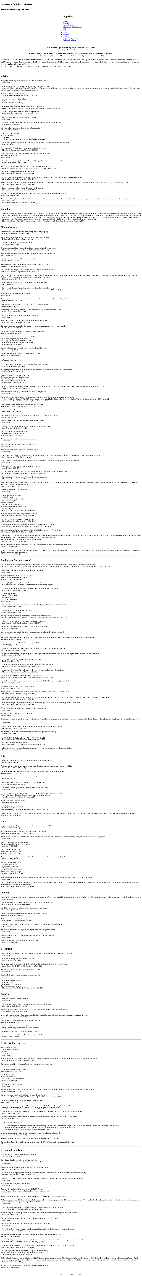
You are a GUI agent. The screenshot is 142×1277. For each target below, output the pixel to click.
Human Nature (68, 25)
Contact (71, 1274)
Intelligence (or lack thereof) (72, 27)
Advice (65, 21)
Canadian (66, 23)
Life (64, 29)
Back (62, 1274)
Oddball (65, 32)
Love (64, 30)
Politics (65, 36)
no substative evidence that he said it (55, 617)
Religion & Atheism (69, 40)
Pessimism (66, 34)
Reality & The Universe (71, 38)
